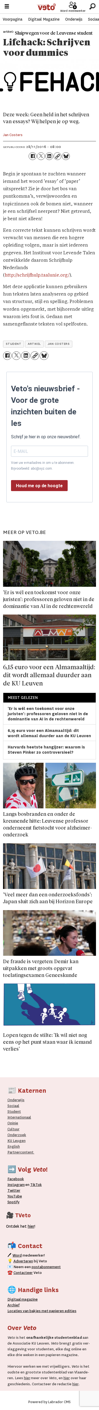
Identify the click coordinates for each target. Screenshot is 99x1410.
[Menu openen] (7, 7)
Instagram (16, 1184)
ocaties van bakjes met (28, 1311)
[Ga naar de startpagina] (46, 7)
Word (17, 1255)
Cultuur (13, 1129)
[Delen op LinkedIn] (49, 156)
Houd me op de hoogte (39, 485)
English (13, 1146)
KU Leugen (16, 1140)
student (13, 344)
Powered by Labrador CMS (49, 1402)
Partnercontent (20, 1152)
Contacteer (23, 1272)
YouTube (14, 1196)
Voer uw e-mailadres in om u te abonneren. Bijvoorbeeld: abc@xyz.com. (43, 465)
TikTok (36, 1184)
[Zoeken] (92, 6)
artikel (34, 344)
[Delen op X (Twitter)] (41, 156)
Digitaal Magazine (44, 19)
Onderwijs (73, 19)
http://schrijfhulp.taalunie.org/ (37, 275)
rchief (13, 1305)
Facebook (15, 1179)
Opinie (12, 1123)
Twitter (13, 1190)
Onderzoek (16, 1135)
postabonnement (46, 1267)
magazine (24, 1299)
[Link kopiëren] (57, 156)
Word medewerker (73, 11)
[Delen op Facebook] (32, 156)
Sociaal (13, 1105)
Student (14, 1111)
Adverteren (23, 1261)
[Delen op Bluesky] (66, 156)
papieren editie (61, 1311)
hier (27, 1378)
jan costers (59, 344)
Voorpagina (12, 19)
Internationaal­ (19, 1117)
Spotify (13, 1202)
